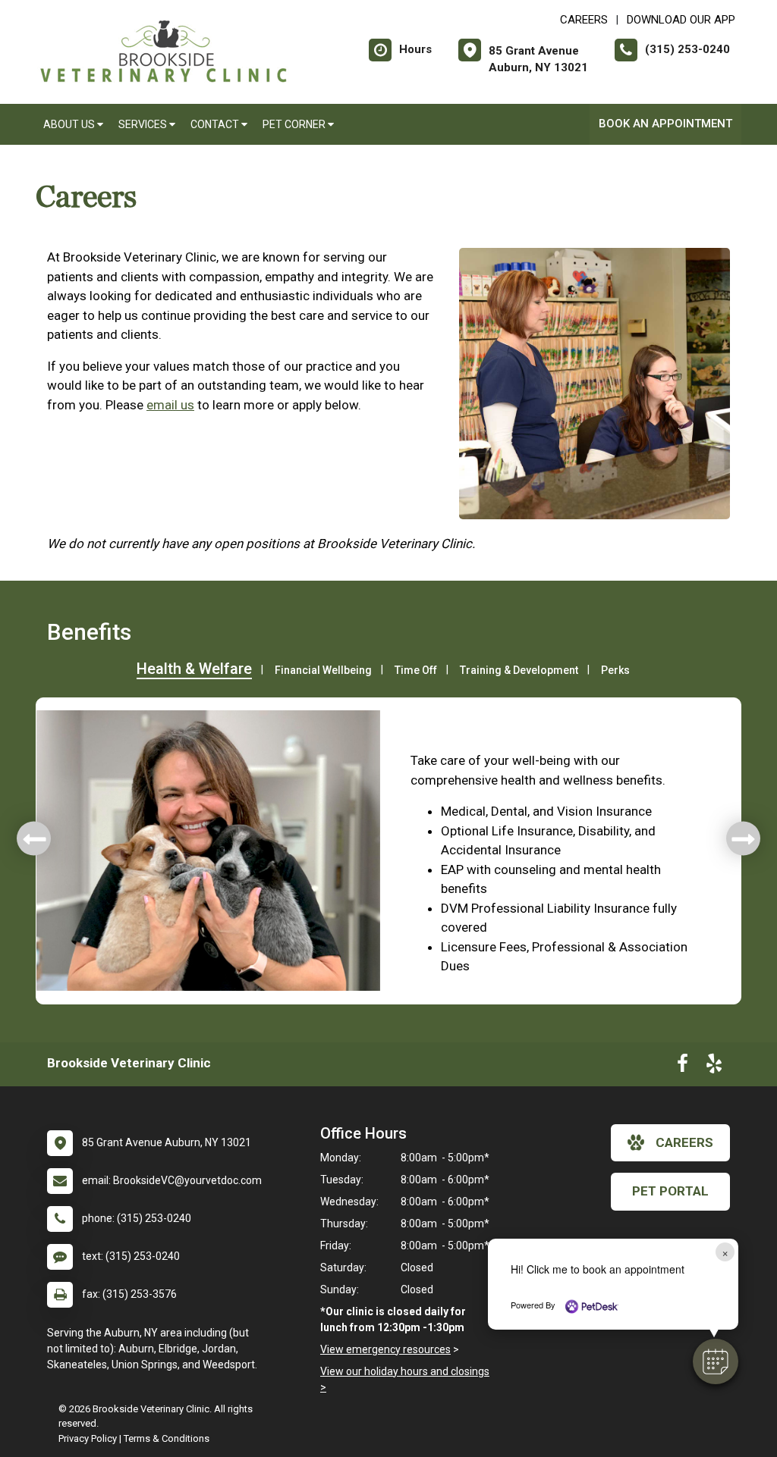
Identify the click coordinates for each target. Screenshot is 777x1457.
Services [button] (143, 124)
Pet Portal (670, 1190)
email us (170, 404)
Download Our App (681, 20)
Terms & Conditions (166, 1438)
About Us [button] (70, 124)
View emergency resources (385, 1349)
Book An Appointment (665, 123)
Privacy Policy (87, 1438)
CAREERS (584, 20)
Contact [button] (215, 124)
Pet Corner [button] (295, 124)
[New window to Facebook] (682, 1067)
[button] (715, 1361)
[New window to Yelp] (714, 1067)
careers (684, 1142)
